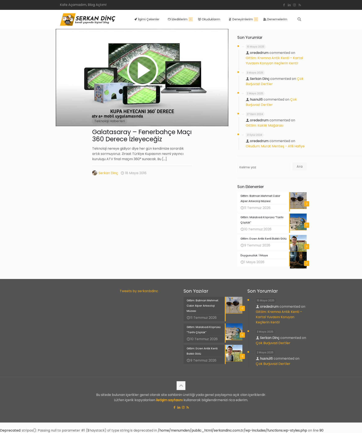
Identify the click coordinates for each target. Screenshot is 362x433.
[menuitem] (191, 19)
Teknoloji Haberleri (109, 121)
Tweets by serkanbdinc (139, 291)
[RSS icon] (299, 5)
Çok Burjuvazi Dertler (273, 343)
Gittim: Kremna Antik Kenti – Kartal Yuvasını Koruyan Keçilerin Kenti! (279, 317)
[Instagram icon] (294, 5)
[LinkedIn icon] (289, 5)
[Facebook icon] (284, 5)
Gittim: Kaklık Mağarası (264, 125)
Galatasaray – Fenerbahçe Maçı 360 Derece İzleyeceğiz (142, 135)
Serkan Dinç (108, 173)
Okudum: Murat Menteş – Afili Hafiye (275, 146)
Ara (300, 166)
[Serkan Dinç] (87, 19)
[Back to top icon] (181, 385)
